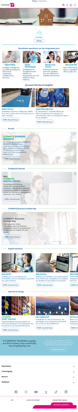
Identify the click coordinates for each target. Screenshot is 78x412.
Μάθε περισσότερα (12, 159)
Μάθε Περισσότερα (10, 120)
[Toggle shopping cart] (71, 5)
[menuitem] (16, 392)
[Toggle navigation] (75, 4)
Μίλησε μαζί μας (58, 349)
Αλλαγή (39, 41)
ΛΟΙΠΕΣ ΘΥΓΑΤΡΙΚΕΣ (33, 400)
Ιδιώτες (34, 1)
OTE (12, 400)
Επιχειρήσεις (42, 1)
